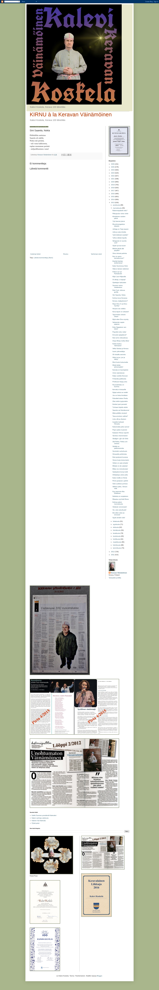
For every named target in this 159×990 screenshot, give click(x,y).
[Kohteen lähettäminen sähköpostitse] (62, 155)
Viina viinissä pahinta (119, 253)
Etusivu (65, 254)
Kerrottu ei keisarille (119, 389)
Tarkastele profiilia (115, 578)
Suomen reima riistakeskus (117, 286)
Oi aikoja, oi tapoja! (119, 279)
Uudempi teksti (35, 254)
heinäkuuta (117, 530)
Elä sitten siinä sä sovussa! (118, 514)
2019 (113, 185)
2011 (113, 555)
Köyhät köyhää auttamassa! (117, 262)
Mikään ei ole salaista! (120, 466)
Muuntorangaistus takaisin (118, 225)
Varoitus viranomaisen (120, 436)
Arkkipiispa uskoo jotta (120, 475)
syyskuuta (116, 524)
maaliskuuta (117, 542)
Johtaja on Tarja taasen (120, 229)
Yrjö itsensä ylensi (118, 221)
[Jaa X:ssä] (66, 155)
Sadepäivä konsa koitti (120, 472)
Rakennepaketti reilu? (119, 210)
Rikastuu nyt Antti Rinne (120, 499)
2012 (113, 552)
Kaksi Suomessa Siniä (120, 266)
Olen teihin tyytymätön (120, 401)
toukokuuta (117, 536)
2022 (113, 176)
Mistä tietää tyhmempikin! (117, 366)
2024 (113, 170)
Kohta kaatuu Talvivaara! (117, 344)
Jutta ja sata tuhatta (119, 232)
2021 (113, 179)
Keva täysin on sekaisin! (120, 312)
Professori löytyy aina (119, 382)
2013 (113, 202)
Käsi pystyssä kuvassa (120, 457)
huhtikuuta (116, 539)
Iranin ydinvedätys (118, 351)
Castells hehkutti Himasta (118, 423)
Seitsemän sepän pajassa (118, 323)
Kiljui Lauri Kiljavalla (119, 276)
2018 (113, 188)
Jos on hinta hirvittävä (119, 395)
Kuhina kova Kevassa (119, 298)
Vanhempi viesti (96, 254)
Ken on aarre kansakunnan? (118, 257)
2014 (113, 199)
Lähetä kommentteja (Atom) (43, 258)
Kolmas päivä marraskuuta (117, 503)
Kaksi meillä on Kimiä (119, 478)
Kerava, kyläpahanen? (120, 301)
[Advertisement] (66, 235)
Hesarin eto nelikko (119, 308)
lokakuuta (116, 521)
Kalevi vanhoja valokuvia (40, 818)
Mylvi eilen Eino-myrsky (120, 319)
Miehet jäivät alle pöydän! (118, 249)
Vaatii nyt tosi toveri (119, 245)
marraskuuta (117, 208)
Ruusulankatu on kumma (118, 385)
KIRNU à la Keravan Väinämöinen (71, 114)
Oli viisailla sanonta (119, 354)
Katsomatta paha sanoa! (120, 427)
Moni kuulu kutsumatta (120, 362)
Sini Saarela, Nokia (118, 295)
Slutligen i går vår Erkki (120, 438)
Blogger (99, 976)
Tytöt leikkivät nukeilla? (120, 235)
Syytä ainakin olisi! (118, 517)
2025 (113, 167)
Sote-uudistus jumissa (120, 484)
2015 (113, 196)
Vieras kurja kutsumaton (120, 460)
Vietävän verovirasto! (119, 507)
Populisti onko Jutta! (119, 332)
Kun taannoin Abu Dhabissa (118, 492)
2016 (113, 193)
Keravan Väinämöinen (119, 573)
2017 (113, 190)
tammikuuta (117, 548)
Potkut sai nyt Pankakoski (117, 272)
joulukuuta (116, 205)
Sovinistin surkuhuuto (119, 451)
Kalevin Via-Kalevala (39, 820)
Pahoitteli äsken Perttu (120, 398)
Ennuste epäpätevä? (119, 335)
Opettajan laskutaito (119, 282)
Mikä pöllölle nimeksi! (119, 413)
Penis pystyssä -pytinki (120, 481)
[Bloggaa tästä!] (64, 155)
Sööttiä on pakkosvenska (118, 447)
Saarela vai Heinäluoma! (120, 410)
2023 (113, 173)
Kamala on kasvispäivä (120, 370)
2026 (113, 164)
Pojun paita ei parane (119, 430)
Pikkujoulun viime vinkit (120, 213)
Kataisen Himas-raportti (120, 433)
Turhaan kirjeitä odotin (120, 407)
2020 (113, 182)
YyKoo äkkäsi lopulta (119, 238)
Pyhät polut (35, 823)
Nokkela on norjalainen (120, 496)
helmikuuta (117, 545)
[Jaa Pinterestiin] (70, 155)
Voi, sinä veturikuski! (119, 510)
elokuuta (116, 527)
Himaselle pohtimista (119, 454)
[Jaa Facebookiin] (68, 155)
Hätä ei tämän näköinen (120, 269)
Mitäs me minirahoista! (120, 469)
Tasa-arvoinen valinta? (120, 416)
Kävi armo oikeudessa (120, 338)
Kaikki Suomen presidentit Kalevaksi (44, 815)
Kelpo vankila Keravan (120, 376)
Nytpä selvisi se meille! (120, 392)
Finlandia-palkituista (119, 379)
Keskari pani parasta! (119, 404)
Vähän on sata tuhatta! (120, 463)
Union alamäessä (118, 373)
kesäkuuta (116, 533)
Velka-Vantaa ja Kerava (120, 348)
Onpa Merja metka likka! (120, 341)
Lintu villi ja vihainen (119, 419)
